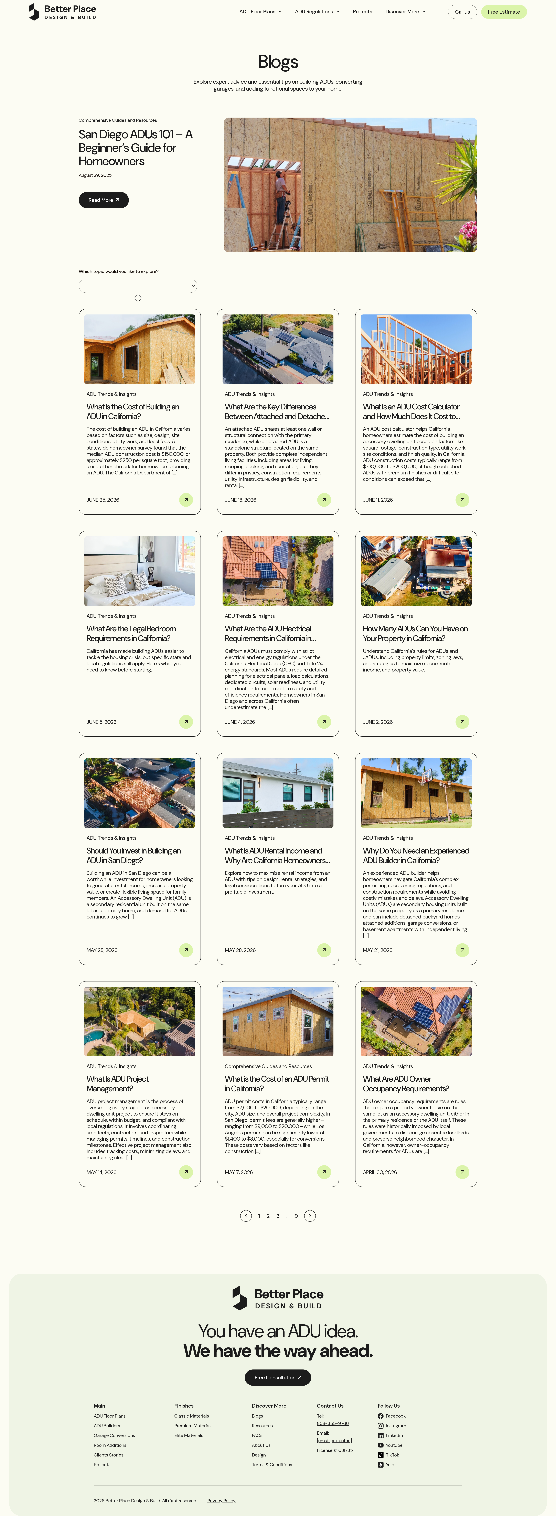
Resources (262, 1426)
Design (259, 1455)
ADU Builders (107, 1426)
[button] (138, 286)
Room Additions (110, 1445)
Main (99, 1405)
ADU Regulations (314, 11)
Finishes (184, 1405)
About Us (261, 1445)
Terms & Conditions (272, 1465)
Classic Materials (191, 1416)
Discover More (402, 11)
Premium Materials (193, 1426)
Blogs (257, 1416)
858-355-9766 (333, 1423)
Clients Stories (108, 1455)
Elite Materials (188, 1435)
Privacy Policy (221, 1501)
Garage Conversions (114, 1435)
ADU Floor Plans (257, 11)
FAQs (257, 1435)
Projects (362, 11)
